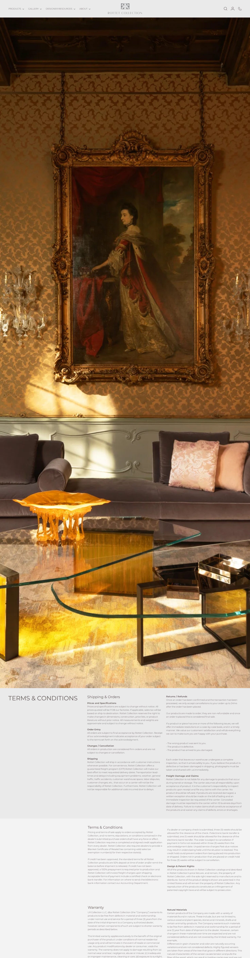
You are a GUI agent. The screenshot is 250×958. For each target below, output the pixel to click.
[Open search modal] (225, 8)
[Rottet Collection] (125, 8)
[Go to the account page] (232, 8)
